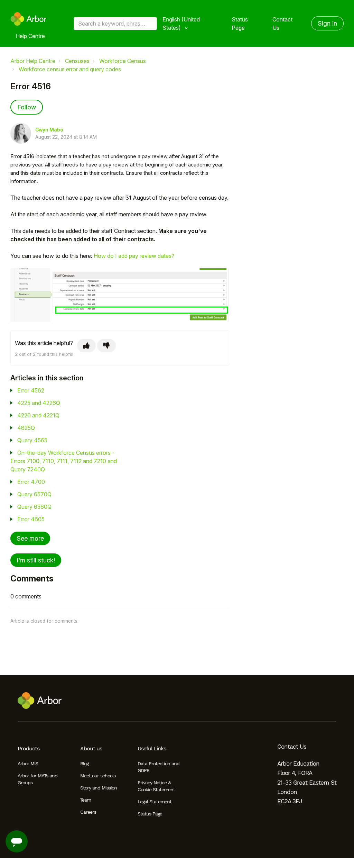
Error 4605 (31, 519)
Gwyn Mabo (49, 130)
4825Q (26, 427)
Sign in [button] (327, 23)
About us (91, 748)
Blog (84, 763)
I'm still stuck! (36, 560)
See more (30, 538)
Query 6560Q (34, 506)
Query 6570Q (34, 494)
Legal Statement (154, 801)
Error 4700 (31, 481)
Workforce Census (122, 60)
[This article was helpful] (86, 345)
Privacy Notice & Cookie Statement (156, 786)
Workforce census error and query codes (70, 69)
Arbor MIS (28, 763)
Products (28, 748)
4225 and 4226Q (38, 402)
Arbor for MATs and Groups (37, 779)
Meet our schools (97, 775)
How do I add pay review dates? (134, 255)
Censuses (77, 60)
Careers (88, 812)
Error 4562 (30, 390)
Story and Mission (98, 788)
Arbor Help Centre (32, 60)
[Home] (28, 19)
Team (85, 800)
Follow (26, 107)
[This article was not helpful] (106, 345)
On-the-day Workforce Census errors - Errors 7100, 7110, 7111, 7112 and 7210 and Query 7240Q (63, 461)
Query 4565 (32, 440)
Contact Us (282, 23)
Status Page (240, 23)
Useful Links (152, 748)
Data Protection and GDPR (158, 767)
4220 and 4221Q (38, 415)
